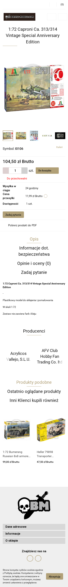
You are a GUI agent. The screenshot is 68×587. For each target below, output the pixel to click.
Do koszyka (45, 170)
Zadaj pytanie (13, 214)
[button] (34, 527)
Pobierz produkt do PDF (22, 225)
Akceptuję (54, 576)
